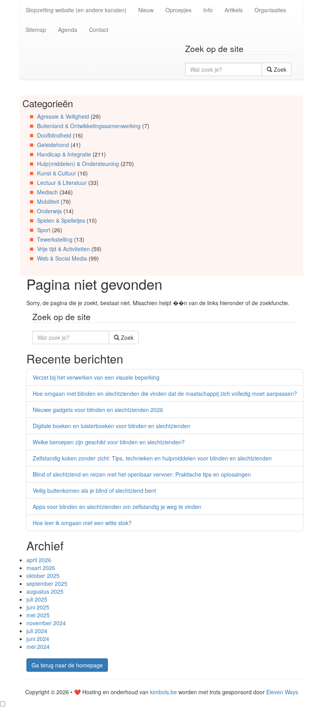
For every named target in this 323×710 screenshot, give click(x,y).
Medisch (47, 192)
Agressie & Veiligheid (63, 116)
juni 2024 (37, 639)
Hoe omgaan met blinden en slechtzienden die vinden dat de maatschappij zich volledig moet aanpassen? (165, 393)
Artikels (234, 10)
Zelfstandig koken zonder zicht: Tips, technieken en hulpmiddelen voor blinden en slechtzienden (152, 458)
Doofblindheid (54, 135)
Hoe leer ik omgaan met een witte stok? (82, 523)
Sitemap (36, 30)
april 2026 (38, 560)
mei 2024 (38, 646)
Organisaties (270, 10)
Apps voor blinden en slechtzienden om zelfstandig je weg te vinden (117, 507)
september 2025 (46, 583)
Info (208, 10)
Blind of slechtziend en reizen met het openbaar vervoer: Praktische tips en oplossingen (142, 474)
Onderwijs (49, 211)
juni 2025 (37, 607)
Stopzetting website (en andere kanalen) (76, 10)
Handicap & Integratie (64, 154)
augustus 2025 (44, 591)
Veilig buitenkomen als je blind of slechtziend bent (94, 490)
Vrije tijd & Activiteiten (63, 249)
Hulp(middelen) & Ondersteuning (78, 164)
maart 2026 (40, 568)
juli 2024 (36, 631)
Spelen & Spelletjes (61, 220)
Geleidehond (53, 145)
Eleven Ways (282, 692)
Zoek (279, 69)
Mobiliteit (48, 201)
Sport (43, 230)
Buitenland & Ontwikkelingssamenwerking (89, 126)
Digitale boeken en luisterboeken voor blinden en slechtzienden (111, 426)
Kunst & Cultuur (56, 173)
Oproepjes (178, 10)
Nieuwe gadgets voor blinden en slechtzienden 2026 (98, 410)
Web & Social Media (62, 258)
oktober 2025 (42, 576)
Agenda (67, 30)
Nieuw (146, 10)
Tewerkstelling (54, 239)
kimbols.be (163, 692)
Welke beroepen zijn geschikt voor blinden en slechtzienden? (109, 442)
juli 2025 (36, 599)
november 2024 (46, 623)
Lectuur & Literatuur (62, 182)
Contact (98, 30)
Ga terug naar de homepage (67, 665)
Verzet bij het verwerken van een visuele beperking (96, 377)
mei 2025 (38, 615)
